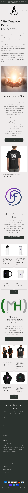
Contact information (22, 489)
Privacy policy (23, 487)
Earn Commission (7, 472)
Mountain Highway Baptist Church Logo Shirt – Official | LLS (7, 361)
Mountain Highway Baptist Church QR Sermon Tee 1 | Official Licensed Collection (20, 362)
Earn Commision (7, 432)
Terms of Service (7, 469)
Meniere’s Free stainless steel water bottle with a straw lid (7, 260)
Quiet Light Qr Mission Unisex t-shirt (11, 174)
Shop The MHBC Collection (14, 339)
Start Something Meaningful (14, 140)
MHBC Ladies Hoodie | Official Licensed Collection (7, 387)
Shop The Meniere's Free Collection (14, 237)
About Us (5, 435)
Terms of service (6, 489)
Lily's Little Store (9, 487)
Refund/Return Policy (8, 463)
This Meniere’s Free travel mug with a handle (20, 259)
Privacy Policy (6, 459)
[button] (1, 10)
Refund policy (16, 487)
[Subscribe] (23, 418)
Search (4, 428)
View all (14, 292)
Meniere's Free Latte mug (20, 283)
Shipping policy (14, 489)
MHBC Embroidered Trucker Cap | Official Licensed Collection (20, 388)
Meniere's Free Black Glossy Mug (7, 283)
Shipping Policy (6, 466)
